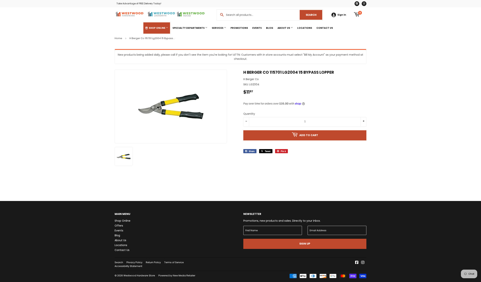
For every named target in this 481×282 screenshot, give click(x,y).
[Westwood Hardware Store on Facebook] (356, 263)
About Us (284, 28)
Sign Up (304, 244)
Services (218, 28)
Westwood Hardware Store (139, 275)
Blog (269, 28)
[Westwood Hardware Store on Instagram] (363, 263)
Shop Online (157, 28)
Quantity (249, 114)
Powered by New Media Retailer (176, 275)
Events (257, 28)
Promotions (239, 28)
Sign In (341, 14)
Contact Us (324, 28)
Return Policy (153, 262)
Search (314, 15)
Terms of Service (174, 262)
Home (118, 38)
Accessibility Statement (128, 266)
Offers (119, 225)
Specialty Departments (188, 28)
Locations (304, 28)
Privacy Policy (134, 262)
